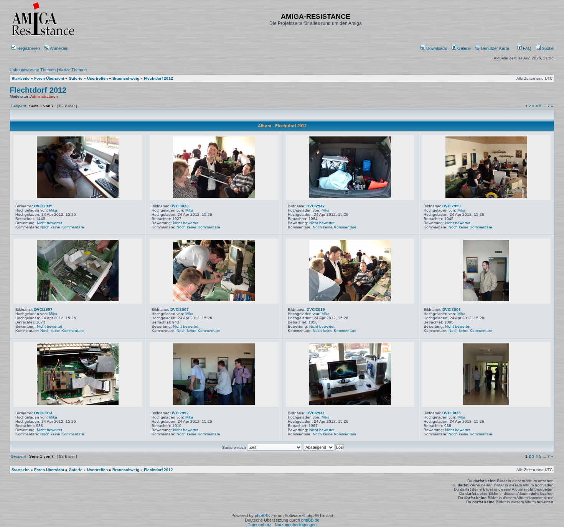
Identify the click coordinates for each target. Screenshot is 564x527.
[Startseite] (43, 35)
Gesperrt (18, 106)
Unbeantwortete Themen (33, 69)
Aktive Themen (73, 69)
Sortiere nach (234, 447)
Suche (547, 48)
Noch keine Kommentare (62, 227)
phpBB (261, 515)
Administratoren (44, 96)
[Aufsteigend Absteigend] (323, 447)
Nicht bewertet (49, 223)
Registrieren (28, 48)
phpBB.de (310, 520)
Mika (53, 210)
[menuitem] (434, 48)
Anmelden (59, 48)
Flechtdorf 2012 (38, 90)
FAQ (526, 48)
